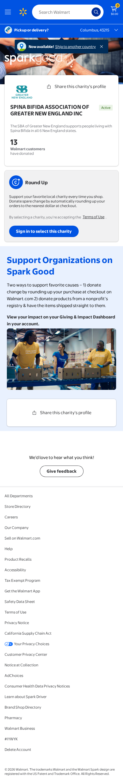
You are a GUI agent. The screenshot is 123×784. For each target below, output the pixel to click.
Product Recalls (18, 559)
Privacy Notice (17, 622)
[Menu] (9, 12)
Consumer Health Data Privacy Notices (37, 686)
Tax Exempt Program (22, 580)
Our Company (17, 527)
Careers (11, 517)
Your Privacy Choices (31, 643)
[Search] (96, 12)
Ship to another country (75, 46)
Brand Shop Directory (23, 707)
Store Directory (18, 506)
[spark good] (35, 64)
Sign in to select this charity (44, 231)
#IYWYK (11, 739)
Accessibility (15, 570)
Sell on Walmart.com (22, 538)
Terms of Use (93, 216)
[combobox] (68, 12)
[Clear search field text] (88, 12)
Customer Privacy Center (26, 654)
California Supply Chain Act (28, 633)
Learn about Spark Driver (26, 696)
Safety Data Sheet (20, 601)
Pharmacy (13, 717)
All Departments (19, 496)
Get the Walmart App (22, 591)
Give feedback (62, 471)
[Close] (102, 46)
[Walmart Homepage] (22, 12)
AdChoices (14, 675)
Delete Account (18, 749)
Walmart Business (20, 728)
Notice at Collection (21, 665)
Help (9, 548)
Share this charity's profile (80, 86)
